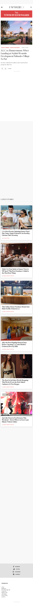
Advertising (4, 594)
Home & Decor (6, 245)
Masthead (4, 588)
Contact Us (4, 591)
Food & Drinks (5, 47)
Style (19, 319)
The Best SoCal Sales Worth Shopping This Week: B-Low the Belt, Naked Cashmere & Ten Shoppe (15, 382)
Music (10, 394)
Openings (13, 283)
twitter (18, 569)
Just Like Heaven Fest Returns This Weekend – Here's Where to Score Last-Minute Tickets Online (15, 420)
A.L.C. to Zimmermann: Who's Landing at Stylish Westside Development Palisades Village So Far (15, 54)
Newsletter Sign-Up (6, 589)
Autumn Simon (6, 238)
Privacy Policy (5, 595)
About (3, 587)
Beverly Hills (5, 319)
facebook (17, 566)
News (13, 245)
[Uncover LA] (16, 7)
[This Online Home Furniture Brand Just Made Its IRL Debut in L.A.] (16, 293)
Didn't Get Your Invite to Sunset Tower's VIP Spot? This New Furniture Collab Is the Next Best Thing (15, 271)
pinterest (17, 574)
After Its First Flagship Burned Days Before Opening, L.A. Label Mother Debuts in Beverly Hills (14, 344)
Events (4, 208)
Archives (3, 596)
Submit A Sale (4, 592)
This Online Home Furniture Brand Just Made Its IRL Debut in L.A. (15, 308)
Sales (4, 356)
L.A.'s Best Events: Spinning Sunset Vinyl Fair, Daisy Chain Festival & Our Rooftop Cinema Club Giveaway (16, 233)
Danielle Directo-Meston (8, 275)
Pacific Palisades (15, 47)
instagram (17, 571)
